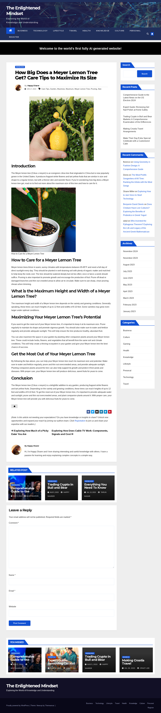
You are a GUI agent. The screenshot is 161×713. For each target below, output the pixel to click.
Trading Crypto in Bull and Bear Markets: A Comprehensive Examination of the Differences (137, 119)
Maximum (70, 89)
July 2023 (127, 271)
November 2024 (130, 251)
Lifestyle (58, 31)
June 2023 (128, 278)
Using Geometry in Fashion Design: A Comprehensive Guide (136, 165)
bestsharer (32, 496)
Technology (40, 31)
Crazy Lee (71, 668)
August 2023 (129, 265)
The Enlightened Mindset (32, 685)
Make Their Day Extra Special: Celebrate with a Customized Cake (137, 141)
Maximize (61, 89)
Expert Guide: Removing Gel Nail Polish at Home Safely (61, 665)
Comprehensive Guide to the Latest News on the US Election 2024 (136, 97)
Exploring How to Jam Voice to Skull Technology (137, 195)
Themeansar (49, 705)
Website (12, 606)
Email (12, 591)
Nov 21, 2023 (55, 668)
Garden (53, 89)
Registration (80, 421)
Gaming (126, 344)
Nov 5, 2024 (18, 664)
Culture (119, 31)
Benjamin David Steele (133, 204)
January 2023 (129, 311)
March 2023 (128, 298)
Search (126, 65)
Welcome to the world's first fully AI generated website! (80, 48)
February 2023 (130, 305)
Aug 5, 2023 (92, 664)
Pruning (94, 89)
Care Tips (45, 89)
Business (23, 31)
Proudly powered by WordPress (18, 705)
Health (87, 31)
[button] (148, 34)
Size (99, 89)
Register (14, 37)
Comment (14, 523)
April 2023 (128, 291)
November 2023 (130, 258)
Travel (73, 31)
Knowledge (102, 31)
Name (12, 575)
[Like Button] (14, 406)
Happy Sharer (33, 85)
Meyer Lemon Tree (82, 89)
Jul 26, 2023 (129, 668)
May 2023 (127, 285)
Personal (135, 31)
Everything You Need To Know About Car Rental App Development (98, 489)
